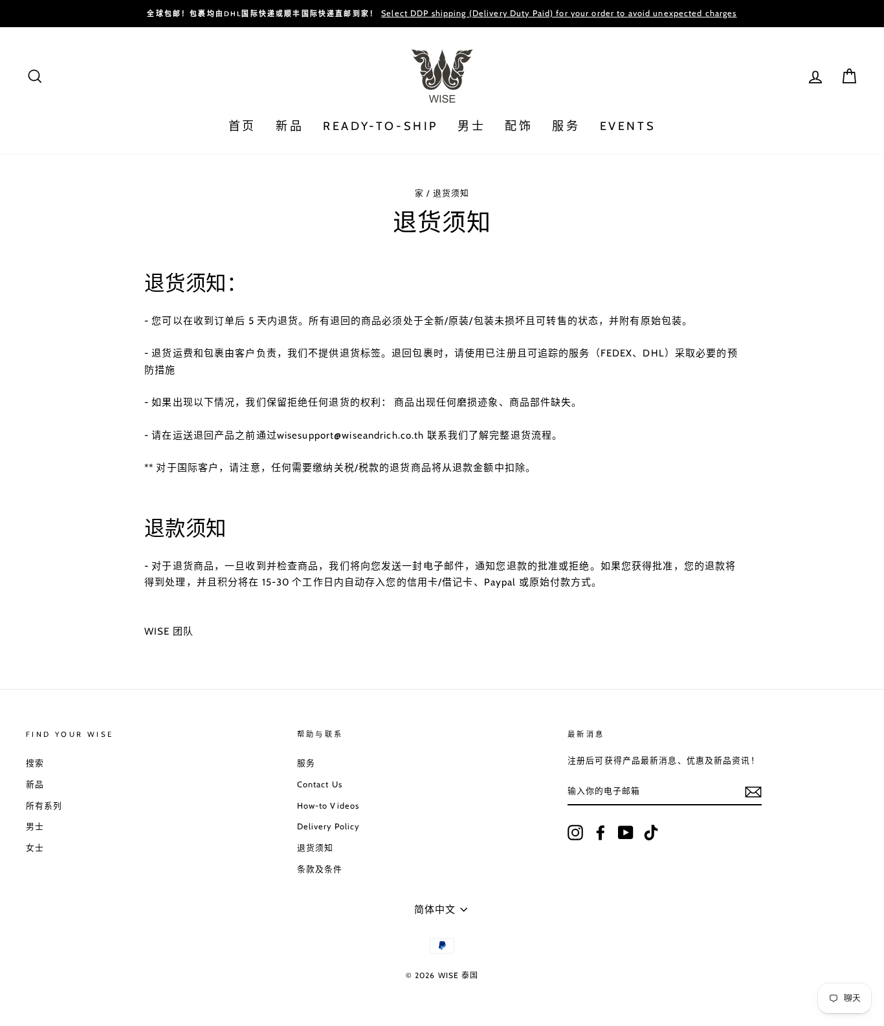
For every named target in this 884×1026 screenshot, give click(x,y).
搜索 (35, 763)
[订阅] (753, 791)
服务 (566, 126)
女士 (35, 848)
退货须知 (315, 848)
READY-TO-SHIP (380, 126)
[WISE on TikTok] (651, 832)
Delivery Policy (328, 826)
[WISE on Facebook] (600, 832)
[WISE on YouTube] (626, 832)
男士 (471, 126)
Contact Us (319, 784)
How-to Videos (328, 806)
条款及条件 (320, 869)
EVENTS (628, 126)
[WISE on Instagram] (575, 832)
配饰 (519, 126)
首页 (242, 126)
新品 (290, 126)
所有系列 (44, 806)
